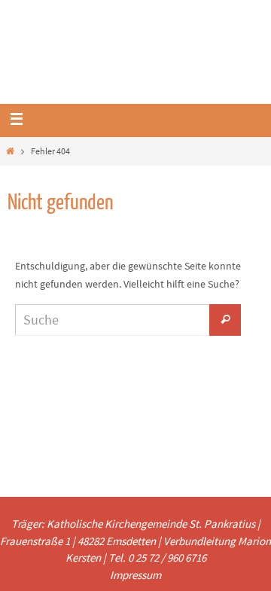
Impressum (135, 575)
